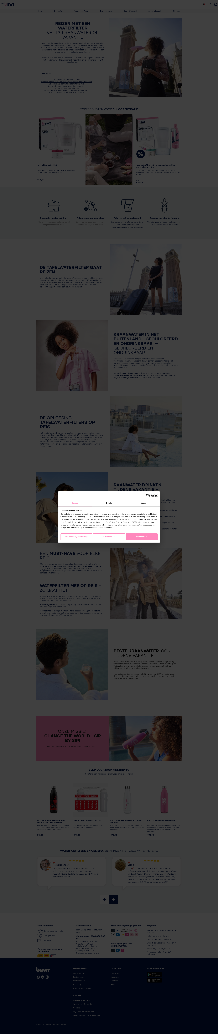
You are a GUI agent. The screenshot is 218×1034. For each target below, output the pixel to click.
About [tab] (143, 503)
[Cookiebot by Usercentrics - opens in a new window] (148, 495)
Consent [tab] (75, 503)
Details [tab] (109, 503)
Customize (107, 537)
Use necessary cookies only (76, 537)
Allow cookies (141, 537)
